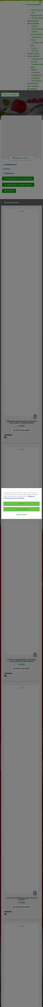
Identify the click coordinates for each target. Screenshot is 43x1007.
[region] (21, 503)
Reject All (21, 503)
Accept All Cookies (21, 509)
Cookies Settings (21, 514)
